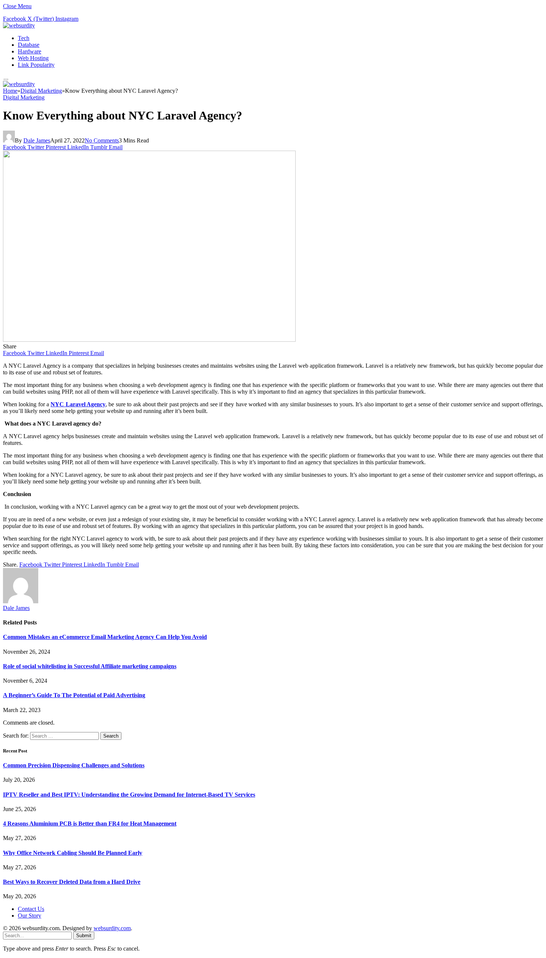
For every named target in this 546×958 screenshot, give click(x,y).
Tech (23, 38)
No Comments (102, 140)
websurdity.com (112, 928)
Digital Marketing (24, 97)
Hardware (29, 51)
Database (28, 45)
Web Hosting (33, 58)
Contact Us (31, 909)
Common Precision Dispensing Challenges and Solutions (73, 765)
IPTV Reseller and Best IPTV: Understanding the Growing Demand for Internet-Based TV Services (129, 794)
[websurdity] (19, 25)
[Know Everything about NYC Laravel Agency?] (149, 340)
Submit (83, 935)
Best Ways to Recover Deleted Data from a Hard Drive (71, 882)
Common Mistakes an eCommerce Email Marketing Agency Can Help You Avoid (105, 637)
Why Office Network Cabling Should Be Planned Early (72, 853)
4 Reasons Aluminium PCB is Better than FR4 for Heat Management (89, 823)
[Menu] (6, 80)
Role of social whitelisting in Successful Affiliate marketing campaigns (89, 666)
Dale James (36, 140)
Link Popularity (36, 65)
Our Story (29, 915)
